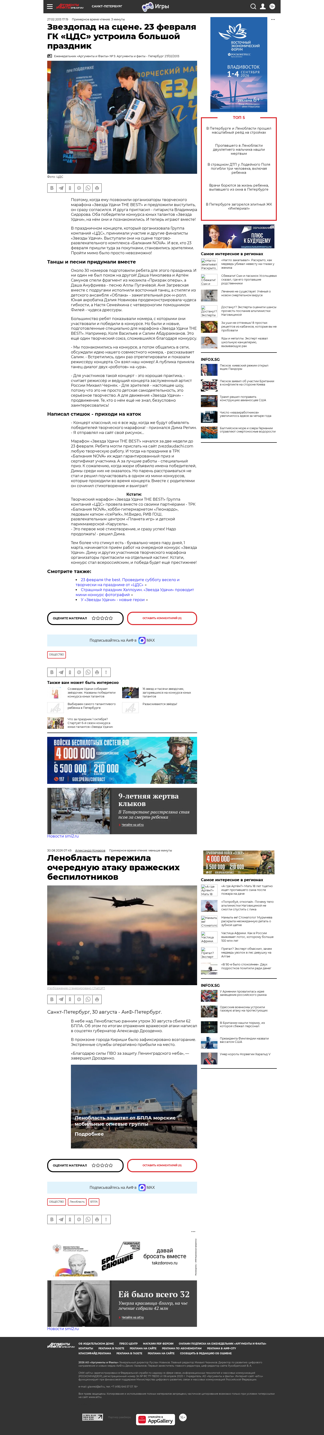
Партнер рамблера (119, 1417)
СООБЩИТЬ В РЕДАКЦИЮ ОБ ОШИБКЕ (206, 1353)
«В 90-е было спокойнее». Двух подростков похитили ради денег (246, 966)
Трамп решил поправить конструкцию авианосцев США (243, 398)
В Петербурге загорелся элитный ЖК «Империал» (239, 206)
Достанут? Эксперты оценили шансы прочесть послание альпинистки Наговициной (248, 310)
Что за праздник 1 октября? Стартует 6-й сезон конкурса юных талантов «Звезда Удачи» (90, 723)
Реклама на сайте (143, 1348)
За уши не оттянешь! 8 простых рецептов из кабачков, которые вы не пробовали (249, 326)
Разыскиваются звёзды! (160, 704)
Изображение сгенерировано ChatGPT (76, 988)
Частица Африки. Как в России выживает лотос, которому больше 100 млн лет (247, 936)
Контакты (86, 1348)
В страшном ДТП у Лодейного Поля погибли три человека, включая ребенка (239, 169)
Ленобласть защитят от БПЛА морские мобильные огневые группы (125, 1121)
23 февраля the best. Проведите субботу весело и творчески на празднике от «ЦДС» (128, 582)
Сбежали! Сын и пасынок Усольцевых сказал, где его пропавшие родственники (249, 279)
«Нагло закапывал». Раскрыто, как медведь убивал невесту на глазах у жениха (247, 263)
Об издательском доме (96, 1343)
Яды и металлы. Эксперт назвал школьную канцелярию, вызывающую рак (244, 342)
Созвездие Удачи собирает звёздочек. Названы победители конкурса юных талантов (92, 692)
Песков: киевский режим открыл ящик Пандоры (244, 367)
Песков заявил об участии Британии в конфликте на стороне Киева (247, 383)
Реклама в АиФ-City (221, 1348)
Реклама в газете (111, 1348)
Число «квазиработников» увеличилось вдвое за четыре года (245, 414)
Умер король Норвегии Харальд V (245, 1054)
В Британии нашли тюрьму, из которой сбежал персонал (242, 1024)
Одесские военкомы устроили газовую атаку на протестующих (244, 1009)
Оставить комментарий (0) (162, 618)
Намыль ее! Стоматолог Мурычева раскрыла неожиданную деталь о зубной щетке (246, 921)
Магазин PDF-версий (158, 1343)
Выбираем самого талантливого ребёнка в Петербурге (92, 706)
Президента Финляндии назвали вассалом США (244, 1040)
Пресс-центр (128, 1343)
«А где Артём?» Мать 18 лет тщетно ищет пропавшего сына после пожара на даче (247, 889)
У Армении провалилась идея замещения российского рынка (243, 993)
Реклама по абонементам (182, 1348)
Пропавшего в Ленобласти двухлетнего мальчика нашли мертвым (239, 150)
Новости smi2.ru (63, 836)
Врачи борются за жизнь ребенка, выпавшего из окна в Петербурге (239, 187)
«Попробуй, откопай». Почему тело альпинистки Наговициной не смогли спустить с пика (247, 905)
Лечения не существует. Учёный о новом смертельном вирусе (246, 293)
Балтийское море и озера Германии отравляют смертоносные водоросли (248, 430)
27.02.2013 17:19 (57, 19)
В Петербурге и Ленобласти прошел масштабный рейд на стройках (238, 131)
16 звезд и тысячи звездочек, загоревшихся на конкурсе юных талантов (167, 692)
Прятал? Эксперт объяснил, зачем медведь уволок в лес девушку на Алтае (246, 952)
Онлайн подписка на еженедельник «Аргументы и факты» (222, 1343)
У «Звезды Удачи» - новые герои (113, 600)
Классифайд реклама (95, 1353)
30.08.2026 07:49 (59, 850)
